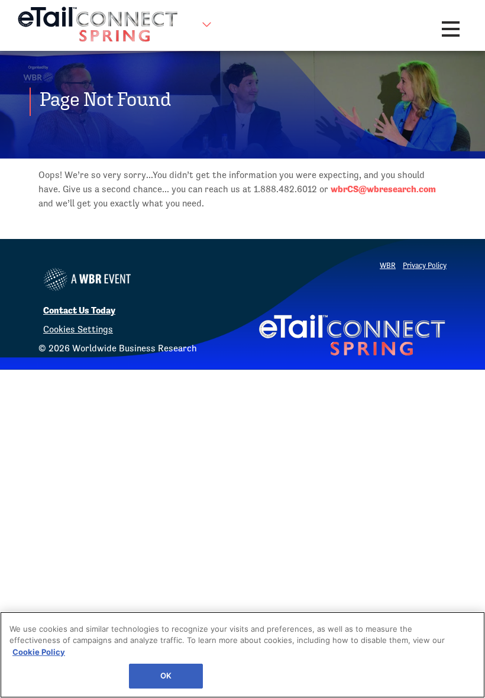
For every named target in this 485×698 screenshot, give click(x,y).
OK (166, 675)
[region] (242, 655)
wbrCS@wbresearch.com (383, 189)
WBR (388, 265)
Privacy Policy (425, 265)
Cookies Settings (78, 329)
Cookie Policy (38, 652)
